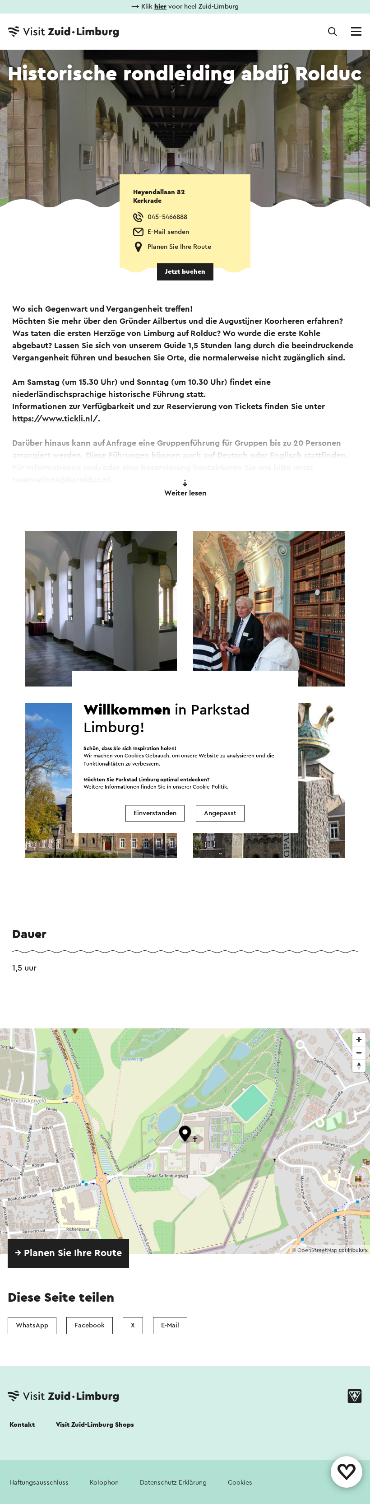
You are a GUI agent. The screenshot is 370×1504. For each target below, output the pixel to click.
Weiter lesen (185, 493)
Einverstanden (155, 813)
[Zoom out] (358, 1052)
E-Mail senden (168, 232)
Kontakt (22, 1424)
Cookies (240, 1482)
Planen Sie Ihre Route (179, 246)
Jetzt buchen (185, 271)
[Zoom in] (358, 1039)
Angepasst (220, 813)
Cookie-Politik (210, 787)
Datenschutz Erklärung (173, 1482)
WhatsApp (32, 1325)
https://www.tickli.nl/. (56, 419)
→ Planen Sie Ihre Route (68, 1253)
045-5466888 (167, 217)
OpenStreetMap (317, 1250)
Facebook (89, 1325)
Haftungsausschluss (39, 1482)
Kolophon (104, 1482)
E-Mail (170, 1325)
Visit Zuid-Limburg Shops (95, 1424)
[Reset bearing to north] (358, 1065)
